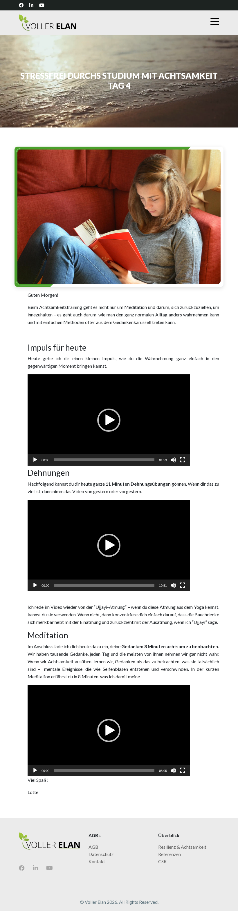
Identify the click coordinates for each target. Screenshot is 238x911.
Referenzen (169, 854)
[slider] (104, 459)
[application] (109, 420)
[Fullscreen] (182, 460)
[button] (108, 420)
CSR (162, 861)
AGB (93, 847)
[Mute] (173, 460)
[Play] (35, 460)
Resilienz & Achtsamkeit (182, 847)
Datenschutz (101, 854)
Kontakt (97, 861)
